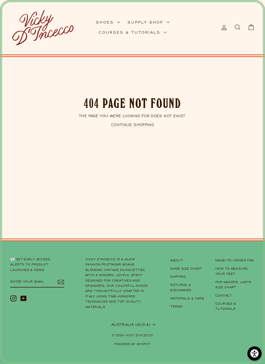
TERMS (176, 306)
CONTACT (223, 295)
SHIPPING (178, 276)
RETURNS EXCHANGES (180, 287)
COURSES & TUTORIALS (131, 32)
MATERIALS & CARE (187, 298)
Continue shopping (132, 125)
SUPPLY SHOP (146, 22)
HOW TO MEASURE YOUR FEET (231, 271)
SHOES (106, 22)
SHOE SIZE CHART (186, 268)
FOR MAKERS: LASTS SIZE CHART (233, 284)
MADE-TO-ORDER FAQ (234, 260)
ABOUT (176, 260)
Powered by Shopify (132, 344)
